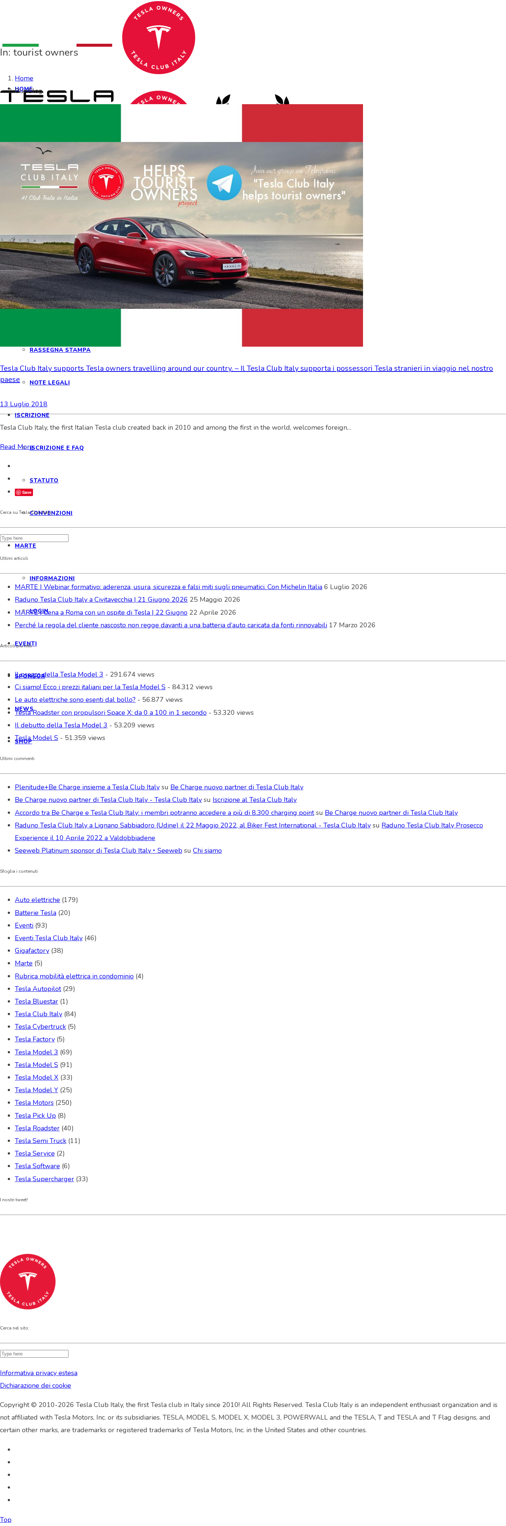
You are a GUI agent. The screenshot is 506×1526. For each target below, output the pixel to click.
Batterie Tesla (35, 912)
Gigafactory (32, 950)
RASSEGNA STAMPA (60, 350)
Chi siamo (207, 850)
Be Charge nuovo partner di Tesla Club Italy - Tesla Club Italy (108, 799)
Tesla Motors (34, 1102)
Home (24, 78)
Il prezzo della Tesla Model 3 (59, 674)
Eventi (24, 925)
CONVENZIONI (51, 513)
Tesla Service (35, 1153)
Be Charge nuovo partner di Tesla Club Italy (236, 787)
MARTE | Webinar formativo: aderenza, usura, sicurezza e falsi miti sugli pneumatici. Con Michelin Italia (168, 586)
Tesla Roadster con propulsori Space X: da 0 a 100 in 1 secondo (111, 712)
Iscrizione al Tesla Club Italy (255, 799)
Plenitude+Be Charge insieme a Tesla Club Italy (87, 787)
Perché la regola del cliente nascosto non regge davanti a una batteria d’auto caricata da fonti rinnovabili (171, 625)
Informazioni (52, 578)
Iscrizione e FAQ (57, 448)
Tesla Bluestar (36, 1001)
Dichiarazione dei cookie (35, 1385)
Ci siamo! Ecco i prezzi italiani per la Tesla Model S (90, 687)
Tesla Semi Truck (40, 1140)
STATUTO (44, 480)
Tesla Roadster (37, 1128)
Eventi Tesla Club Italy (49, 938)
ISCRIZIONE (32, 415)
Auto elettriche (37, 899)
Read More (16, 446)
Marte (24, 963)
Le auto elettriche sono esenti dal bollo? (75, 699)
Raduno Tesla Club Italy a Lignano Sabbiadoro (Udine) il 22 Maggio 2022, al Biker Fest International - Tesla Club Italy (193, 825)
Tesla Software (37, 1166)
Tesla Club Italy (38, 1014)
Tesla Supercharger (44, 1179)
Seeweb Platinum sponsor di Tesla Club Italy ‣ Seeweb (98, 850)
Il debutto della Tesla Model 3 (61, 725)
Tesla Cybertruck (40, 1026)
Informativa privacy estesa (38, 1372)
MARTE (25, 545)
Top (5, 1519)
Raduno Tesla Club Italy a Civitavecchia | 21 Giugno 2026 (101, 599)
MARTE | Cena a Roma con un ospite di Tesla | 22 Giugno (101, 612)
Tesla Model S (36, 737)
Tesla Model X (37, 1077)
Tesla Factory (35, 1039)
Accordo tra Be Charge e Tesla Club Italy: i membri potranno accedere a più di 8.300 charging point (164, 812)
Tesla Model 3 (36, 1052)
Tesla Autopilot (38, 988)
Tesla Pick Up (35, 1115)
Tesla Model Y (36, 1090)
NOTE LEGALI (50, 382)
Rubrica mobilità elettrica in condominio (74, 976)
